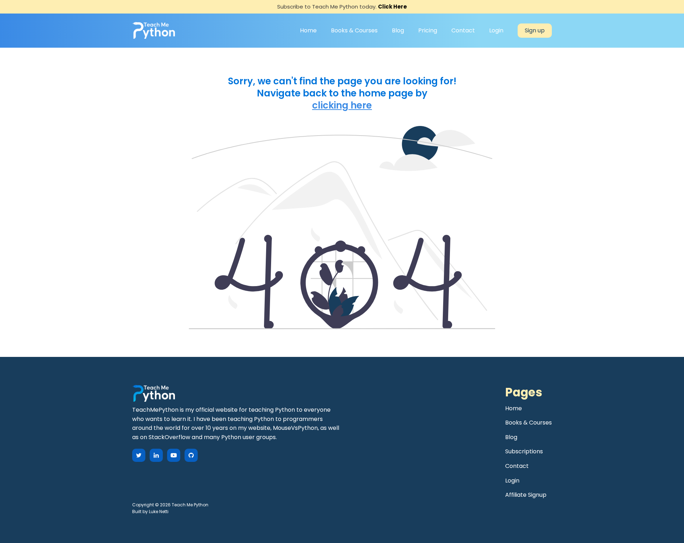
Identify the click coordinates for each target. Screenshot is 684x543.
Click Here (392, 6)
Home (308, 30)
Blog (398, 30)
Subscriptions (524, 451)
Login (496, 30)
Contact (463, 30)
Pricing (427, 30)
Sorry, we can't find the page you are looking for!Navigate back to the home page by (342, 87)
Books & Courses (354, 30)
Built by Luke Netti (150, 511)
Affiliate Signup (525, 495)
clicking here (342, 106)
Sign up (535, 30)
